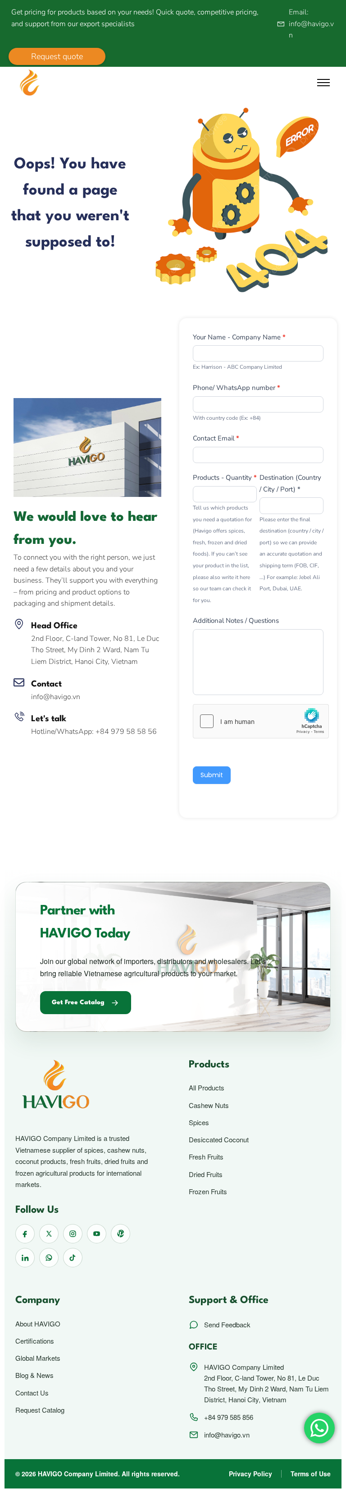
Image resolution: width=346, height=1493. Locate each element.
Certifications (34, 1340)
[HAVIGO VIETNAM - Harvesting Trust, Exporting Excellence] (29, 82)
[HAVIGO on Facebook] (25, 1233)
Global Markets (37, 1358)
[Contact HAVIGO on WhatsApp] (49, 1257)
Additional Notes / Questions (236, 620)
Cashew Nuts (209, 1105)
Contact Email (216, 438)
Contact (46, 684)
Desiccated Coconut (219, 1139)
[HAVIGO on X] (49, 1233)
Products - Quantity (225, 477)
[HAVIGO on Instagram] (72, 1233)
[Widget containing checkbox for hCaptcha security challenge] (261, 721)
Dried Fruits (206, 1174)
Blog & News (34, 1375)
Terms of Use (311, 1473)
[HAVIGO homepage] (86, 1085)
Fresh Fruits (206, 1156)
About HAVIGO (37, 1323)
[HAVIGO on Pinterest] (120, 1233)
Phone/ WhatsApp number (236, 387)
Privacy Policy (250, 1473)
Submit (211, 774)
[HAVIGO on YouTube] (96, 1233)
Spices (199, 1122)
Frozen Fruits (208, 1191)
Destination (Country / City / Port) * (290, 483)
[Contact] (19, 682)
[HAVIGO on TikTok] (72, 1257)
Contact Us (32, 1392)
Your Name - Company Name (239, 337)
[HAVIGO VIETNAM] (87, 447)
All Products (206, 1087)
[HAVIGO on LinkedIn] (25, 1257)
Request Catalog (39, 1409)
